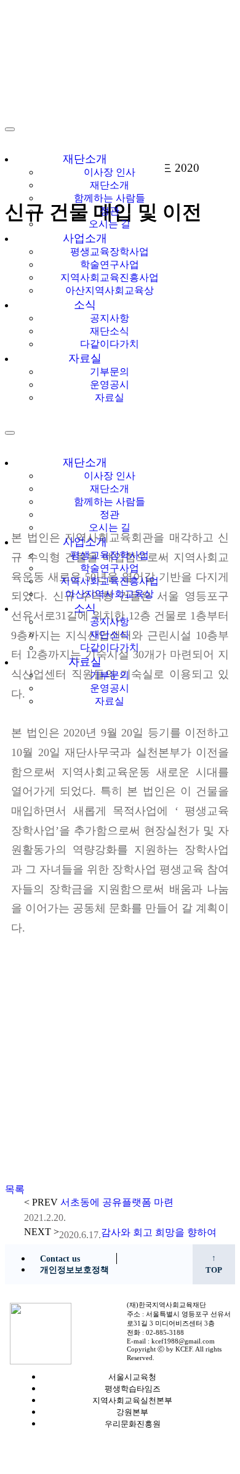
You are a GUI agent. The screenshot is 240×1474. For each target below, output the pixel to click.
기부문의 (109, 371)
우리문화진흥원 (133, 1424)
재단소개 (85, 159)
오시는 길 (109, 224)
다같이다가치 (109, 344)
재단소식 (109, 331)
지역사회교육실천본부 (132, 1400)
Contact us (60, 1258)
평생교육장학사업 (109, 251)
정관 (109, 211)
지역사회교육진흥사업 (109, 277)
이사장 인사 (109, 172)
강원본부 (132, 1412)
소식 (85, 305)
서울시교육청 (132, 1377)
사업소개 (85, 238)
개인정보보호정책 (74, 1270)
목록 (15, 1189)
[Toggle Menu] (10, 433)
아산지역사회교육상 (109, 290)
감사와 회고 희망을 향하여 (159, 1232)
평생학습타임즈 (133, 1389)
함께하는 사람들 (109, 198)
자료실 (85, 358)
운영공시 (109, 384)
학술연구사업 (109, 264)
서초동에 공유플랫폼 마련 (117, 1202)
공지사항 (109, 318)
